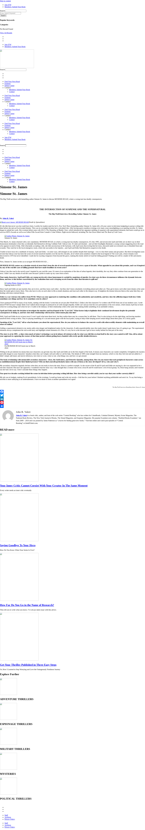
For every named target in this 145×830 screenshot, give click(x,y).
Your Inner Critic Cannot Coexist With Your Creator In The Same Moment (44, 485)
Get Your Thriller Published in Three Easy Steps (28, 664)
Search (2, 11)
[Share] (72, 406)
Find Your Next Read (12, 82)
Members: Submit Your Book (19, 90)
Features (8, 84)
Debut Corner (9, 86)
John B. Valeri (8, 218)
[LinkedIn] (72, 399)
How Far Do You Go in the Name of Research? (27, 605)
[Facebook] (72, 391)
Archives (8, 817)
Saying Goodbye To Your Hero (17, 545)
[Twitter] (72, 395)
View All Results (6, 33)
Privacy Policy (10, 819)
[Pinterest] (72, 402)
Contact (12, 92)
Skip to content (5, 1)
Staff (6, 815)
